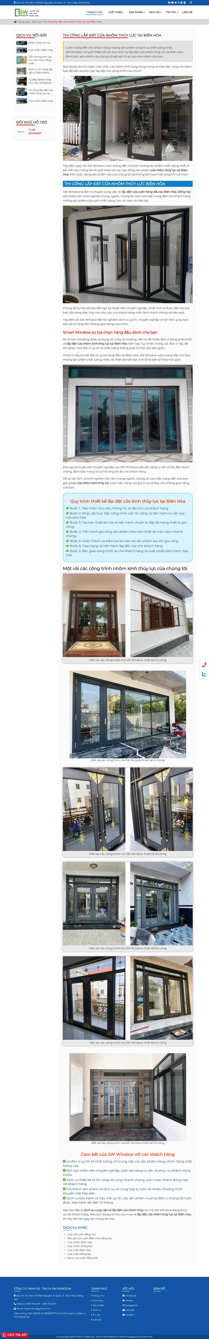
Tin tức (171, 12)
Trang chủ (94, 12)
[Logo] (28, 12)
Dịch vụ (154, 12)
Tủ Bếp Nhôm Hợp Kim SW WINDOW (39, 55)
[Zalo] (204, 674)
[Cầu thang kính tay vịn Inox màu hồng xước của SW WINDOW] (21, 84)
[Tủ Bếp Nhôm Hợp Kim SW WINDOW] (21, 54)
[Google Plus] (185, 2)
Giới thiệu (116, 12)
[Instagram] (179, 2)
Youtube (130, 1310)
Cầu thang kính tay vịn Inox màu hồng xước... (40, 84)
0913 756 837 (33, 1304)
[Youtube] (172, 2)
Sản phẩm (136, 12)
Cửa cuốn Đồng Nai (79, 1254)
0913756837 (35, 133)
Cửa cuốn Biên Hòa (79, 1250)
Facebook (130, 1295)
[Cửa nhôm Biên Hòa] (21, 74)
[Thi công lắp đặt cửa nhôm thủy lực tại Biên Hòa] (21, 65)
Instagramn (131, 1305)
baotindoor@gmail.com (37, 1308)
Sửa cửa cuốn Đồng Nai (81, 1234)
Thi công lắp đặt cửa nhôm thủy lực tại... (40, 65)
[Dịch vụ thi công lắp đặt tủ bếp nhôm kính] (21, 44)
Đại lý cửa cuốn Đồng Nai (82, 1257)
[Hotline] (204, 665)
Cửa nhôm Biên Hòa (79, 1242)
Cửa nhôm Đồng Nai (79, 1246)
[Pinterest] (181, 2)
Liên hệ (187, 12)
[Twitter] (176, 2)
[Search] (191, 2)
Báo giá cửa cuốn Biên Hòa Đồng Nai (89, 1238)
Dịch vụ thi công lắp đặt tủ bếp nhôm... (40, 44)
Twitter (129, 1300)
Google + (130, 1314)
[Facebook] (169, 2)
